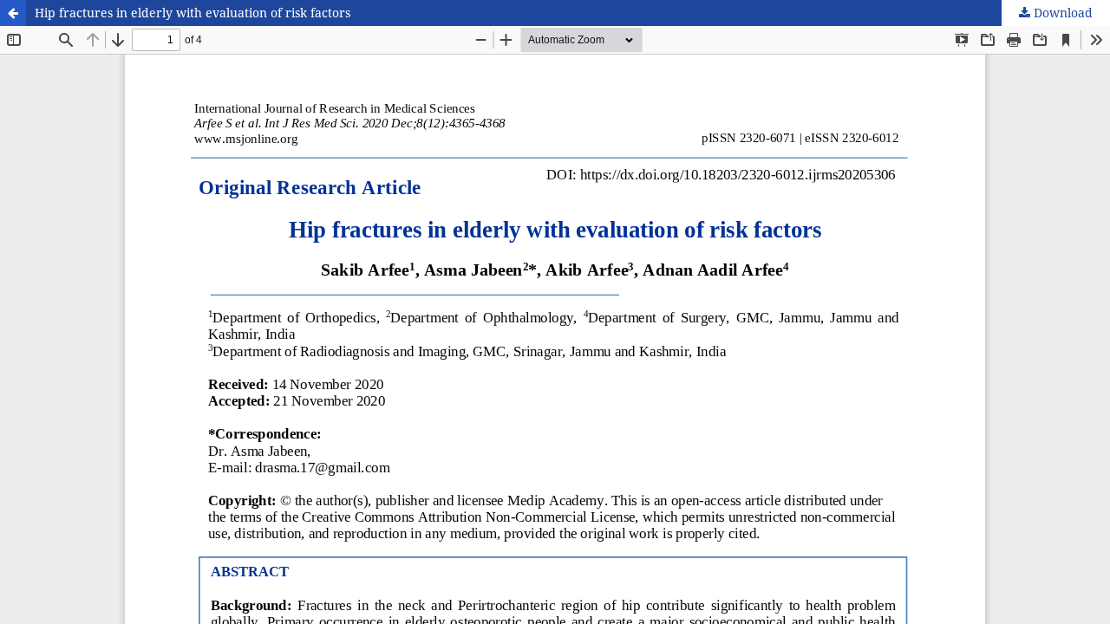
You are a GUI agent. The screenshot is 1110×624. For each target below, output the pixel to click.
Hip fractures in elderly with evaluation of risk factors (192, 12)
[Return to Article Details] (13, 13)
